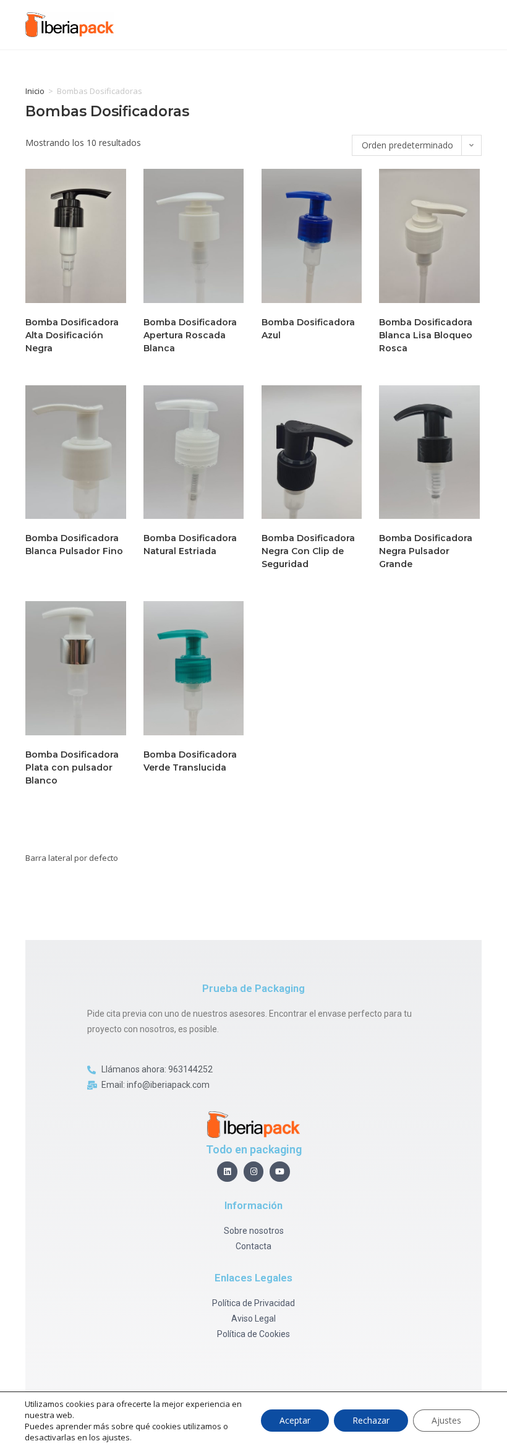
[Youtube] (280, 1171)
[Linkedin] (227, 1171)
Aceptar (294, 1420)
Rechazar (371, 1420)
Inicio (35, 90)
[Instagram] (254, 1171)
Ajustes (446, 1420)
